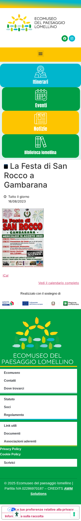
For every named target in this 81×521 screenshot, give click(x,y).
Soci (7, 407)
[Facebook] (65, 38)
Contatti (10, 380)
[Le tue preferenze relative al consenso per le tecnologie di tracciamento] (74, 514)
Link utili (10, 425)
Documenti (12, 433)
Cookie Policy (10, 454)
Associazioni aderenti (20, 441)
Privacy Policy (10, 449)
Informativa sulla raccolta (24, 516)
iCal (5, 275)
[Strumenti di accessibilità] (16, 514)
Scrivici (9, 462)
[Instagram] (72, 38)
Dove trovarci (14, 388)
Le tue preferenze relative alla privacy (44, 509)
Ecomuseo (12, 372)
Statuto (9, 399)
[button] (40, 53)
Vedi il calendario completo (58, 283)
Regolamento (14, 415)
